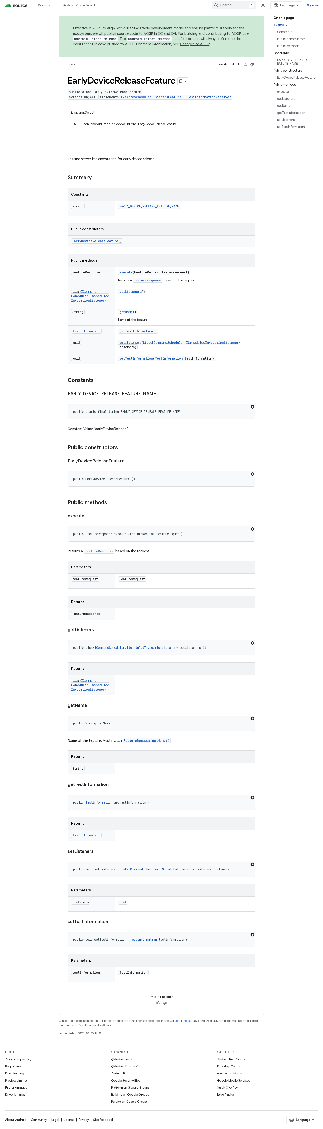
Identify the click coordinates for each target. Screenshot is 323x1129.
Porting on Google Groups (129, 1102)
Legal (55, 1120)
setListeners (130, 342)
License (69, 1120)
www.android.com (230, 1073)
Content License (180, 1021)
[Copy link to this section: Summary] (96, 178)
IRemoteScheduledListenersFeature (151, 97)
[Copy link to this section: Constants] (98, 380)
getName (126, 312)
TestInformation (86, 331)
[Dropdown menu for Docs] (52, 5)
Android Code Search (79, 5)
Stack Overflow (228, 1087)
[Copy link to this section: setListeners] (97, 851)
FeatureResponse (148, 280)
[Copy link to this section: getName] (91, 705)
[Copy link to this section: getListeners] (98, 630)
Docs (42, 5)
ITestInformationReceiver (208, 97)
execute (125, 272)
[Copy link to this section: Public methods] (111, 502)
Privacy (84, 1120)
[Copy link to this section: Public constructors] (122, 448)
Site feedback (103, 1120)
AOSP (71, 64)
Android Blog (120, 1073)
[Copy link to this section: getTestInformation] (113, 784)
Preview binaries (16, 1080)
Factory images (16, 1087)
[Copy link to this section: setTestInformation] (112, 922)
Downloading (14, 1073)
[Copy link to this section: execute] (88, 516)
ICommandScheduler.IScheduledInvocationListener (90, 295)
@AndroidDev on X (124, 1066)
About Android (16, 1120)
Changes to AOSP (195, 44)
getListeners (130, 291)
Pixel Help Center (228, 1066)
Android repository (18, 1059)
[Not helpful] (252, 64)
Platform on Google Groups (130, 1087)
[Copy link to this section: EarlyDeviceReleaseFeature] (129, 461)
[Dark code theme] (252, 406)
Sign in (312, 5)
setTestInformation (136, 358)
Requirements (15, 1066)
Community (39, 1120)
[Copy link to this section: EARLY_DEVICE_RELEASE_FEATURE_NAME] (160, 394)
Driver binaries (15, 1094)
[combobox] (234, 5)
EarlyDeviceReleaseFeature (95, 241)
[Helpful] (245, 64)
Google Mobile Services (233, 1080)
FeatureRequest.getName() (146, 740)
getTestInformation (136, 331)
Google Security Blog (126, 1080)
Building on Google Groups (130, 1094)
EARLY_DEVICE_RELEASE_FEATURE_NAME (149, 206)
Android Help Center (231, 1059)
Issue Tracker (226, 1094)
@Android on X (121, 1059)
